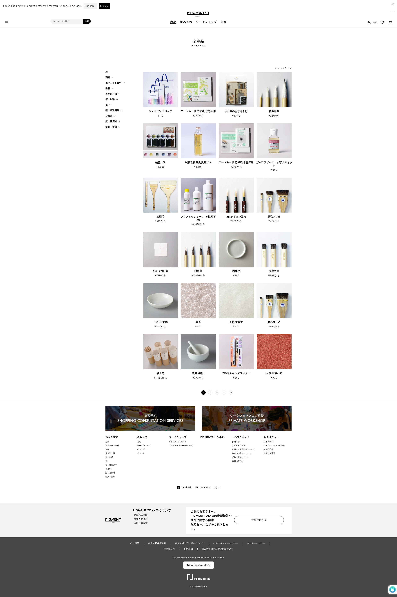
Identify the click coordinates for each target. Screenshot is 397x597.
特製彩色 (274, 111)
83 (231, 392)
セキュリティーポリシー (226, 543)
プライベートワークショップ (181, 445)
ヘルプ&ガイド (240, 437)
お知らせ (236, 442)
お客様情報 (268, 449)
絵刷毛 (160, 216)
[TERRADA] (198, 576)
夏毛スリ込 (274, 322)
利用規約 (188, 548)
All (106, 71)
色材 (107, 88)
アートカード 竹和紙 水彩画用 (198, 111)
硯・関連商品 (112, 110)
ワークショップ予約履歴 (274, 445)
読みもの (142, 437)
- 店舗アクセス (140, 518)
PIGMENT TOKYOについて (152, 510)
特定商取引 (169, 548)
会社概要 (135, 543)
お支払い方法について (241, 453)
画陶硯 (236, 271)
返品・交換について (240, 457)
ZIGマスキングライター (236, 373)
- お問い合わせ (140, 522)
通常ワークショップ (177, 442)
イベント (141, 453)
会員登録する (259, 519)
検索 (87, 21)
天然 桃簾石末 (274, 373)
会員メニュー (271, 437)
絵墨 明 (160, 162)
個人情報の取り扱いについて (190, 543)
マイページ (268, 442)
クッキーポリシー (256, 543)
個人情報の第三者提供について (217, 548)
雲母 (198, 322)
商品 (139, 442)
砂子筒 (160, 373)
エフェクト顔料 (113, 83)
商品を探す (111, 437)
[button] (6, 21)
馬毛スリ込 (274, 216)
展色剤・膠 (111, 94)
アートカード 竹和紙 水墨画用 (236, 162)
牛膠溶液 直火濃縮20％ (199, 162)
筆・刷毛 (110, 99)
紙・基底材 (111, 121)
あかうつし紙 (160, 271)
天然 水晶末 (236, 322)
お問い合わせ (238, 461)
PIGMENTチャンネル (212, 437)
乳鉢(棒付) (198, 373)
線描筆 (198, 271)
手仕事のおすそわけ (236, 111)
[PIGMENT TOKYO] (113, 520)
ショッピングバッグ (160, 111)
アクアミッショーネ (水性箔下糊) (198, 218)
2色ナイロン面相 (236, 216)
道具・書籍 (111, 127)
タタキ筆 (274, 271)
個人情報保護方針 (157, 543)
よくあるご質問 (238, 445)
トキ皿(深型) (160, 322)
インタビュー (143, 449)
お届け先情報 (269, 453)
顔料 (107, 77)
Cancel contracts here (198, 565)
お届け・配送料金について (243, 449)
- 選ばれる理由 (140, 514)
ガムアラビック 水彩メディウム (274, 164)
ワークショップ (144, 445)
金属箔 (108, 116)
